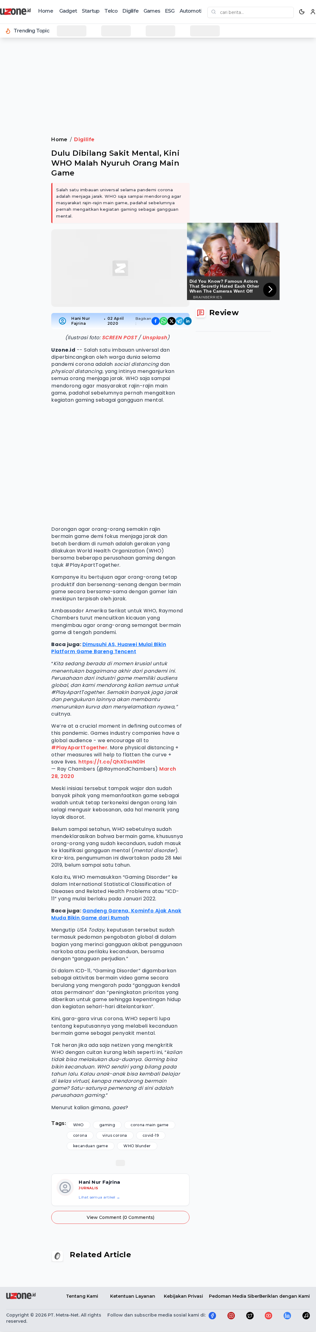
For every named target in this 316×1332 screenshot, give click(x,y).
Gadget (68, 11)
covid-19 (151, 1135)
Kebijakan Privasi (183, 1296)
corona (80, 1135)
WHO (78, 1125)
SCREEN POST (119, 337)
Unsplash (154, 337)
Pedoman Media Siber (234, 1296)
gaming (107, 1125)
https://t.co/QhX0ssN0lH (111, 761)
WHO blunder (137, 1146)
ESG (170, 11)
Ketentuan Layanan (132, 1296)
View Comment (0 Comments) (120, 1217)
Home (45, 11)
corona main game (149, 1125)
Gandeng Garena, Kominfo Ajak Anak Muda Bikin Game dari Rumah (116, 914)
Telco (111, 11)
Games (151, 11)
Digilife (131, 11)
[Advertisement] (158, 58)
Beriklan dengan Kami (284, 1296)
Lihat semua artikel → (99, 1197)
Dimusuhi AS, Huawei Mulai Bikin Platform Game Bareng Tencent (108, 648)
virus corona (114, 1135)
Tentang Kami (82, 1296)
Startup (90, 11)
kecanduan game (90, 1146)
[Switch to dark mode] (302, 12)
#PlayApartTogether (79, 747)
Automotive (193, 11)
